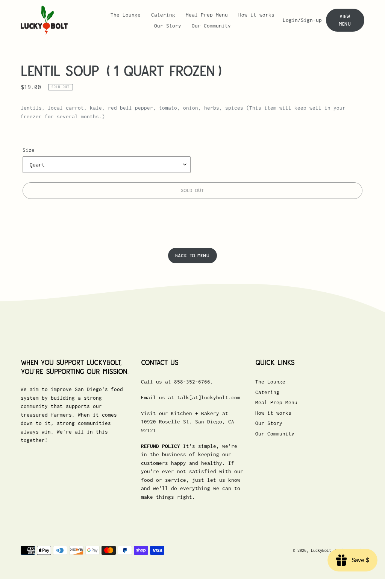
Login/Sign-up (304, 20)
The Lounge (270, 382)
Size (29, 150)
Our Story (268, 423)
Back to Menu (192, 255)
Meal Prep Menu (276, 402)
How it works (273, 413)
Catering (267, 392)
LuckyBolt (321, 550)
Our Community (274, 434)
